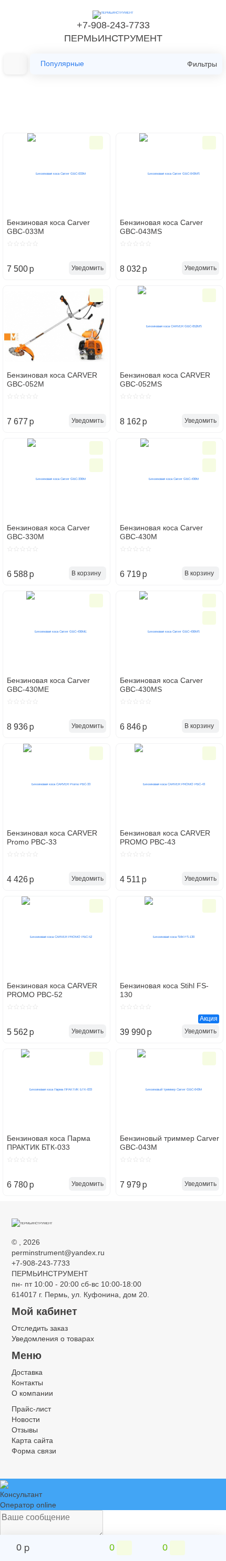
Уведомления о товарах (53, 1338)
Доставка (27, 1372)
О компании (32, 1393)
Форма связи (34, 1451)
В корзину (86, 573)
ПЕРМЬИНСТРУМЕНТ (113, 38)
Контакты (27, 1382)
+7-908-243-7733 (113, 25)
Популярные (62, 63)
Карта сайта (32, 1440)
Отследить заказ (40, 1328)
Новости (26, 1419)
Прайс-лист (31, 1409)
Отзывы (25, 1430)
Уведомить (87, 268)
